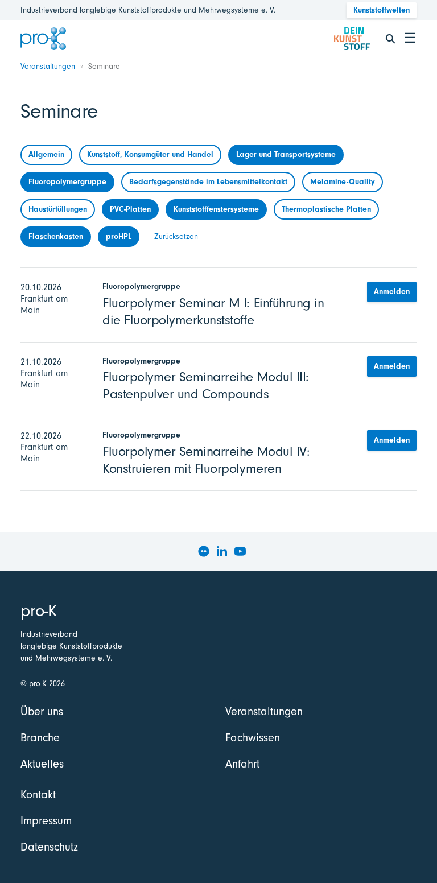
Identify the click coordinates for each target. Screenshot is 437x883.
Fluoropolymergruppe (67, 182)
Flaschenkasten (55, 236)
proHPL (118, 236)
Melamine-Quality (342, 182)
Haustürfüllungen (57, 209)
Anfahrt (242, 763)
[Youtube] (240, 551)
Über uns (41, 711)
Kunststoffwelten (381, 10)
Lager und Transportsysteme (286, 154)
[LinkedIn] (222, 551)
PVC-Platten (130, 209)
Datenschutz (49, 846)
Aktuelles (42, 763)
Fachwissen (252, 737)
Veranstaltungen (47, 66)
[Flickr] (203, 551)
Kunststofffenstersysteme (216, 209)
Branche (40, 737)
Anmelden (392, 291)
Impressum (46, 820)
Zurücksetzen (176, 236)
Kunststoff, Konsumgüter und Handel (150, 154)
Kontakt (38, 794)
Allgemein (46, 154)
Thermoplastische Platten (326, 209)
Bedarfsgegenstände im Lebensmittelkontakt (208, 182)
